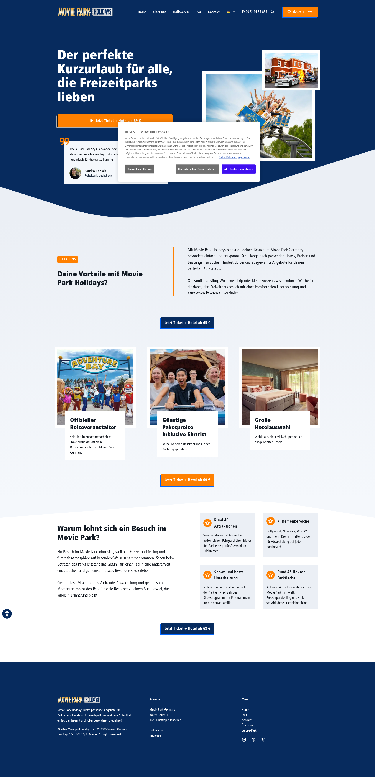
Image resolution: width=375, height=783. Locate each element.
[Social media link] (244, 739)
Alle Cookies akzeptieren (238, 169)
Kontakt (214, 12)
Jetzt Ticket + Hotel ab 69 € (187, 322)
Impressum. (244, 157)
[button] (272, 11)
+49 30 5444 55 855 (253, 12)
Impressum (156, 735)
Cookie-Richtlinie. (228, 157)
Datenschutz (157, 730)
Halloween (181, 12)
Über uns (159, 12)
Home (142, 12)
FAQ (198, 12)
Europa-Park (249, 730)
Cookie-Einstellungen (139, 169)
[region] (189, 152)
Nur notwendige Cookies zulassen (197, 169)
